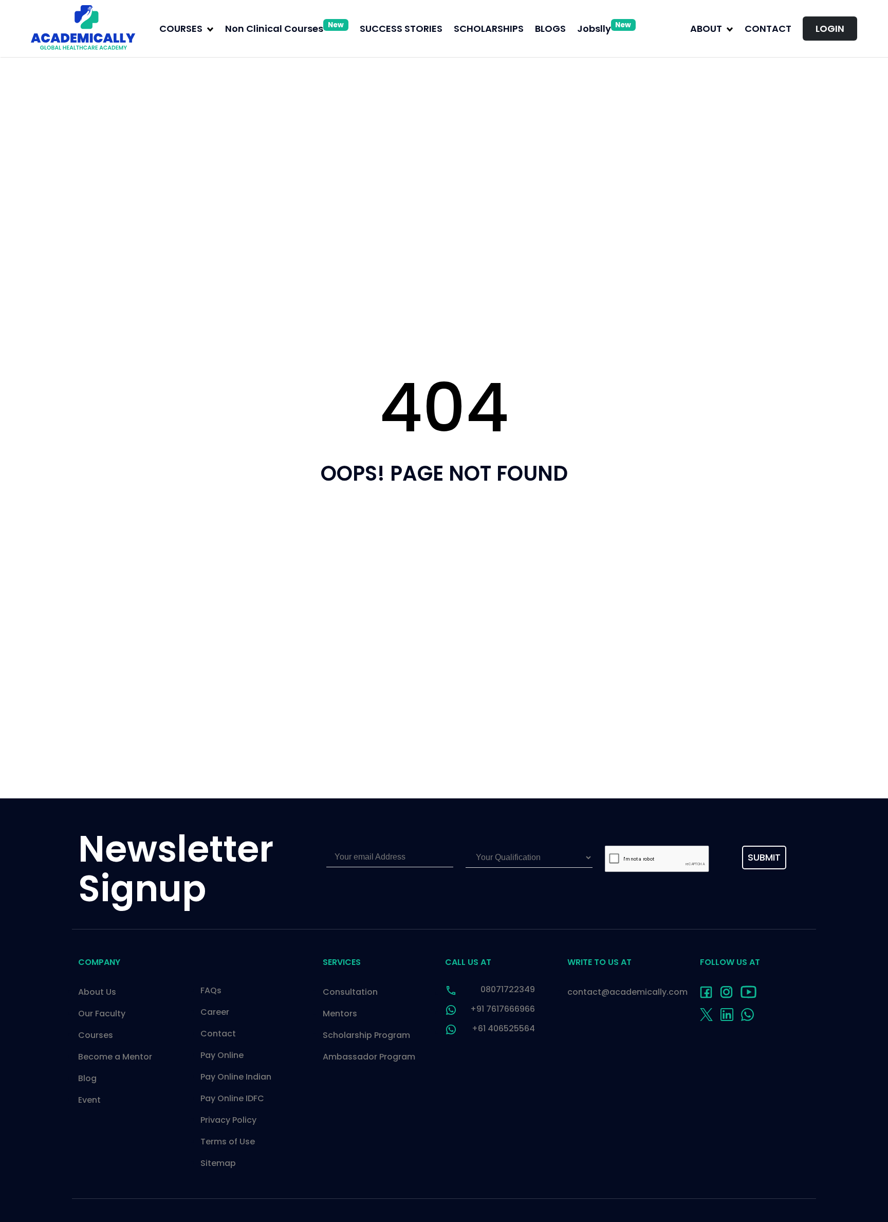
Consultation (350, 992)
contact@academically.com (627, 992)
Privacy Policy (228, 1120)
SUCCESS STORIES (401, 28)
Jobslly (604, 28)
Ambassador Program (369, 1057)
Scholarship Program (366, 1035)
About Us (97, 992)
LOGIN (830, 28)
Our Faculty (101, 1013)
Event (89, 1100)
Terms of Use (227, 1141)
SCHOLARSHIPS (489, 28)
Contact (768, 28)
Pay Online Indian (235, 1077)
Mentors (340, 1013)
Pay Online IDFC (232, 1098)
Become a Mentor (115, 1057)
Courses (95, 1035)
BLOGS (550, 28)
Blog (87, 1078)
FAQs (210, 990)
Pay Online (222, 1055)
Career (214, 1012)
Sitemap (218, 1163)
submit (764, 857)
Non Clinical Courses (284, 28)
